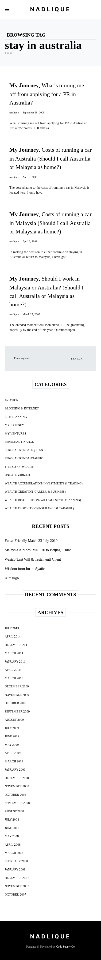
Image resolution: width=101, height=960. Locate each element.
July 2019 (12, 628)
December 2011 (17, 645)
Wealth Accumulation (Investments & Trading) (43, 483)
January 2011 (15, 661)
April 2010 (13, 669)
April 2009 (13, 753)
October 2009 (15, 703)
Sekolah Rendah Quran (24, 450)
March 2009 (14, 761)
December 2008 (17, 778)
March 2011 (14, 653)
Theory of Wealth (19, 467)
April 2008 (13, 844)
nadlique (14, 112)
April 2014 (13, 636)
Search (77, 358)
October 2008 (15, 794)
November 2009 (17, 695)
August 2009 (14, 719)
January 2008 (15, 869)
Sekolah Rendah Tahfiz (24, 458)
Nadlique (50, 9)
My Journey (14, 425)
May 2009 (12, 744)
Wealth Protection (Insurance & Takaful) (39, 508)
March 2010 (14, 678)
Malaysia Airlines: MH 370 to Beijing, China (38, 550)
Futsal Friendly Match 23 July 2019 (31, 541)
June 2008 (12, 828)
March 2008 (14, 853)
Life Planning (16, 417)
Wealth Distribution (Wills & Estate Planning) (43, 500)
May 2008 (12, 836)
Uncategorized (17, 475)
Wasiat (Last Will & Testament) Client (33, 559)
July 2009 (12, 728)
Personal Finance (19, 441)
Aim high (12, 578)
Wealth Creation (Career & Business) (35, 491)
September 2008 (17, 803)
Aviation (11, 400)
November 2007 (17, 886)
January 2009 (15, 769)
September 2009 (17, 711)
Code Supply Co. (65, 946)
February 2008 (16, 861)
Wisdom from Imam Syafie (25, 569)
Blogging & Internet (22, 408)
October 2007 (15, 894)
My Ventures (15, 433)
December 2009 (17, 686)
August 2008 (14, 811)
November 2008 (17, 786)
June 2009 (12, 736)
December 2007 (17, 878)
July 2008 (12, 819)
